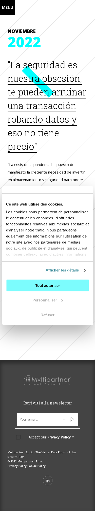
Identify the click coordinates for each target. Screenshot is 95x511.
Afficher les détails (62, 270)
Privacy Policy (59, 437)
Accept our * (51, 437)
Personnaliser (44, 300)
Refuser (47, 315)
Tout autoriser (47, 285)
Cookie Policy (36, 466)
